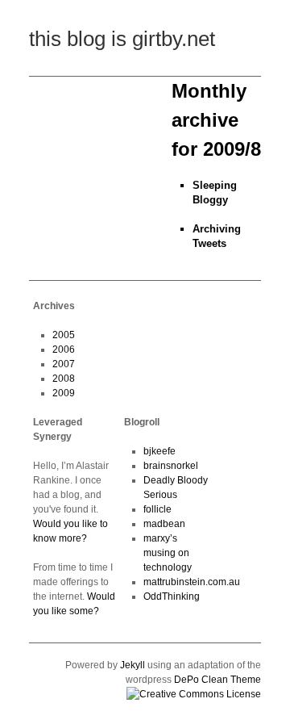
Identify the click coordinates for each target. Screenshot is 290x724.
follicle (157, 509)
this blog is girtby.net (122, 39)
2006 (63, 349)
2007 (63, 364)
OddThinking (171, 596)
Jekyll (132, 665)
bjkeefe (159, 451)
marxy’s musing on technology (167, 553)
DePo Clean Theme (217, 679)
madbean (164, 523)
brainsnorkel (170, 465)
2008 (63, 378)
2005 (63, 335)
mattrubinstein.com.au (191, 582)
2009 (63, 393)
